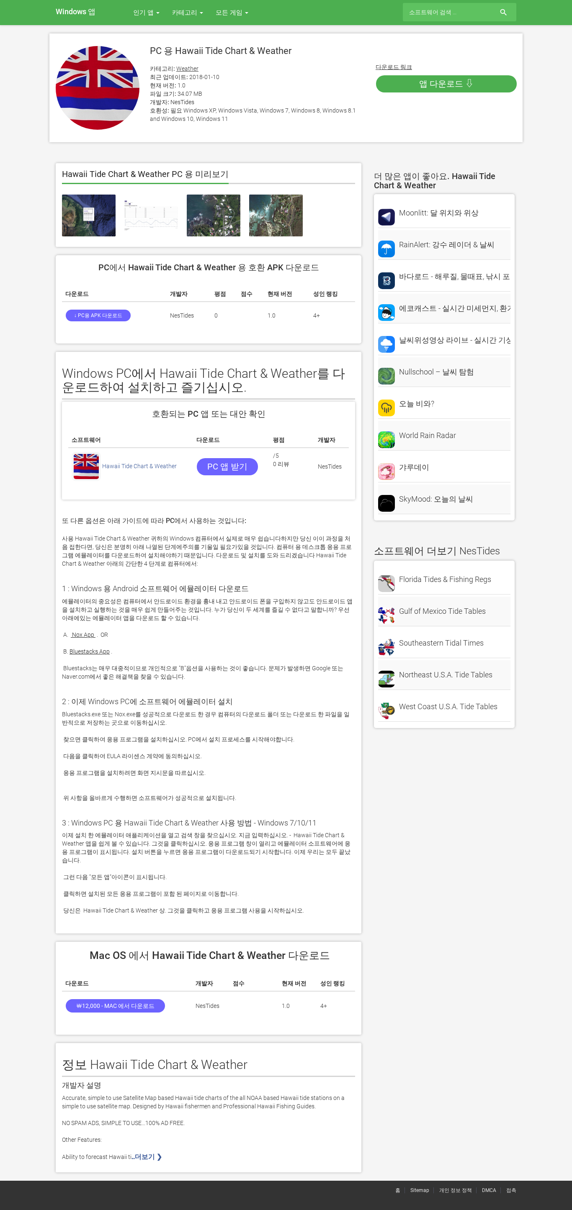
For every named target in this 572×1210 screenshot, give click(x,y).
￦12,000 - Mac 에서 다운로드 (115, 1005)
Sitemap (419, 1190)
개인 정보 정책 (455, 1190)
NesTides (182, 102)
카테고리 (185, 12)
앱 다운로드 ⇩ (446, 84)
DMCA (489, 1190)
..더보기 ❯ (147, 1157)
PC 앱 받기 (227, 466)
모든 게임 (230, 12)
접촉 (511, 1190)
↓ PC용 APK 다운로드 (98, 315)
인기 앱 (144, 12)
